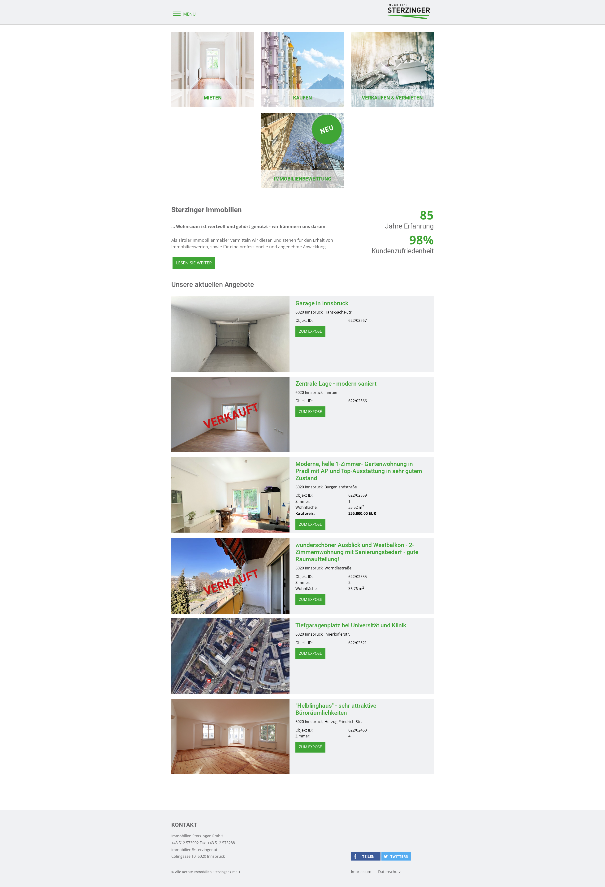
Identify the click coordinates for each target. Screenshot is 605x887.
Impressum (361, 871)
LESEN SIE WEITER (194, 263)
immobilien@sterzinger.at (194, 849)
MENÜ (189, 14)
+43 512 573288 (221, 842)
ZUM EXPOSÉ (310, 331)
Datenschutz (389, 871)
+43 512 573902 (185, 842)
